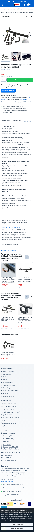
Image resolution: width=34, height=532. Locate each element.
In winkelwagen (20, 80)
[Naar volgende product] (31, 16)
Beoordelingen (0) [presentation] (17, 121)
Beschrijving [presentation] (6, 120)
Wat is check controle (7, 409)
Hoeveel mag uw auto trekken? (10, 412)
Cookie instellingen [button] (17, 524)
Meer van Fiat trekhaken (8, 250)
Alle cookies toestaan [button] (17, 529)
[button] (2, 5)
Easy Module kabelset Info (9, 426)
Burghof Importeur (6, 415)
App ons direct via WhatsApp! (11, 227)
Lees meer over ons (7, 481)
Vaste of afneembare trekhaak (10, 417)
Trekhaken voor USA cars (8, 404)
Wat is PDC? (4, 420)
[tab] (6, 121)
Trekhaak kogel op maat (8, 423)
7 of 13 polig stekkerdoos (8, 406)
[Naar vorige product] (27, 16)
